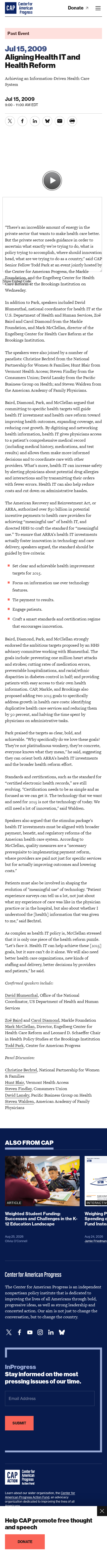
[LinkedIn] (51, 1332)
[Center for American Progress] (11, 8)
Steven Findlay (18, 1089)
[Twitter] (9, 1332)
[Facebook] (19, 1332)
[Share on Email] (60, 121)
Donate (76, 8)
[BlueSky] (61, 1332)
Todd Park (14, 1045)
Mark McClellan (20, 1026)
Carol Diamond (45, 1020)
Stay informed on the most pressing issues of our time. (43, 1374)
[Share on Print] (72, 121)
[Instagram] (40, 1332)
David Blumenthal (21, 995)
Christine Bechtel (21, 1070)
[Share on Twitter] (10, 121)
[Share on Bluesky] (47, 121)
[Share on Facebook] (22, 121)
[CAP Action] (21, 1477)
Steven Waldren (19, 1101)
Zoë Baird (13, 1020)
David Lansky (17, 1095)
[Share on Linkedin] (35, 121)
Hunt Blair (14, 1082)
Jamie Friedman (96, 1241)
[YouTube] (30, 1332)
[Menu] (98, 8)
